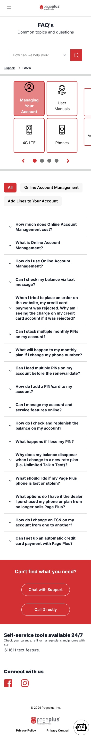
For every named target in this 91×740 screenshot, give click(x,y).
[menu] (9, 8)
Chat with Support (46, 589)
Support (9, 68)
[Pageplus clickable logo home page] (50, 8)
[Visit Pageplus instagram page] (24, 683)
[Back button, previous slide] (23, 161)
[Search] (76, 55)
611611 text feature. (22, 650)
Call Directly (45, 609)
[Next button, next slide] (68, 161)
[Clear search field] (64, 55)
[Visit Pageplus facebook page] (8, 683)
